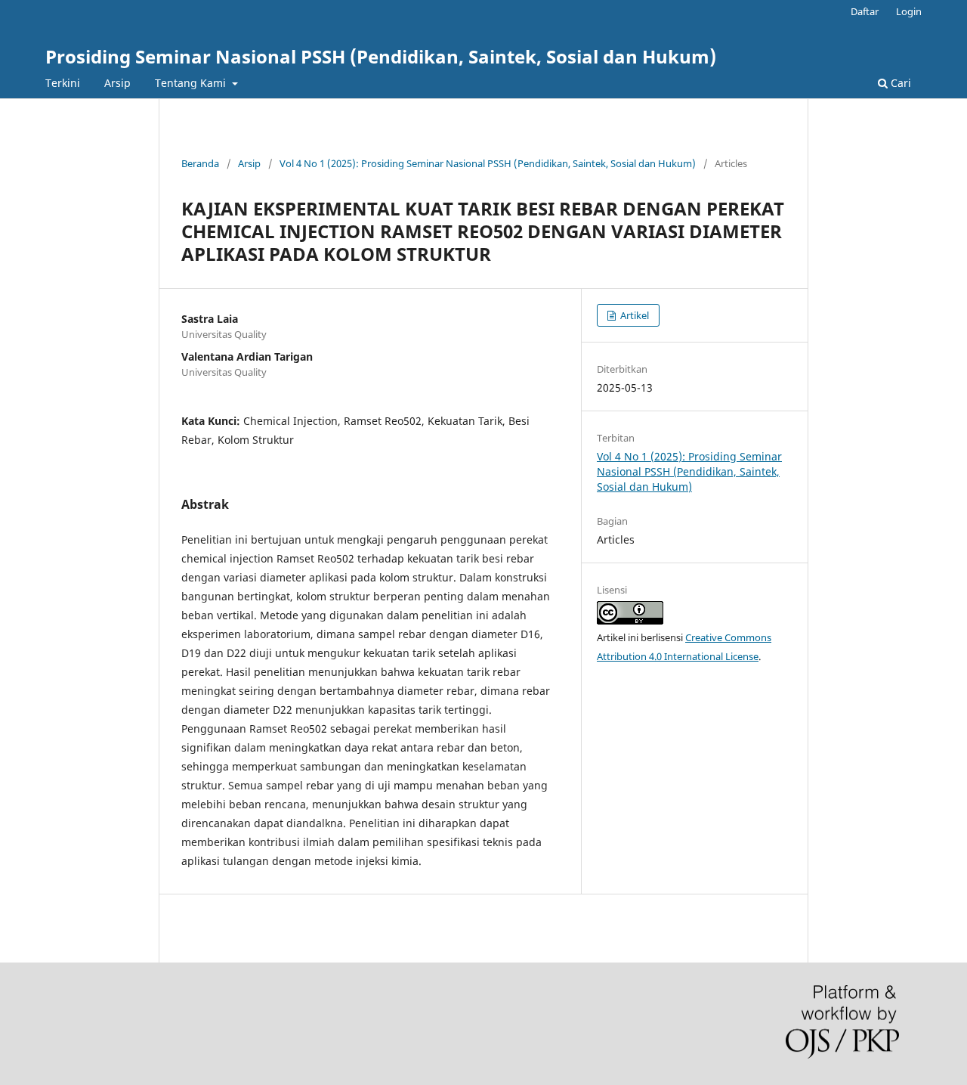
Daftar (865, 11)
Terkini (62, 83)
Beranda (200, 163)
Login (909, 11)
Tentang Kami (192, 83)
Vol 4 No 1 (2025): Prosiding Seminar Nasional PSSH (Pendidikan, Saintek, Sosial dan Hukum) (488, 163)
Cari (899, 83)
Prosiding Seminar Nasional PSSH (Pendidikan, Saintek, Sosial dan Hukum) (380, 56)
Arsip (117, 83)
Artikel (633, 315)
